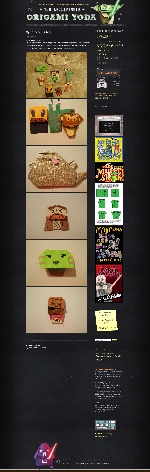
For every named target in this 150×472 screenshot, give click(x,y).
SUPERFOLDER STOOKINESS (104, 96)
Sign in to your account (110, 31)
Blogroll (99, 360)
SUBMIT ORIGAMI (101, 107)
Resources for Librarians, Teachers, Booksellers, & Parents (108, 355)
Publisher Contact (103, 350)
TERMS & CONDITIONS (103, 464)
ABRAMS (82, 464)
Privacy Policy (91, 464)
